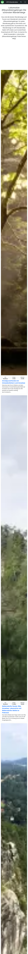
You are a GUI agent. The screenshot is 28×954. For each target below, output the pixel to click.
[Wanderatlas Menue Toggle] (25, 2)
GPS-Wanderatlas (12, 2)
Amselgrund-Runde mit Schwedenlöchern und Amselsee (13, 382)
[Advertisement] (14, 55)
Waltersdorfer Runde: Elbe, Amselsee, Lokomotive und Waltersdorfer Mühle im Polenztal (11, 709)
